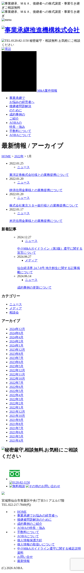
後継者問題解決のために (34, 519)
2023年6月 (16, 362)
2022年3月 (16, 399)
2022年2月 (16, 403)
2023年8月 (16, 353)
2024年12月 (17, 329)
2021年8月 (16, 424)
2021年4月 (16, 440)
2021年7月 (16, 428)
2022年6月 (16, 386)
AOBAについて (20, 135)
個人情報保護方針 (29, 540)
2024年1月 (16, 345)
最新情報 (23, 561)
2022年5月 (16, 391)
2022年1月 (16, 407)
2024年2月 (16, 341)
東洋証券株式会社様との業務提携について (39, 174)
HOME (22, 511)
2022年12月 (17, 370)
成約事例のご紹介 (29, 523)
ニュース (23, 167)
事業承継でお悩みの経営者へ (37, 515)
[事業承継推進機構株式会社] (41, 29)
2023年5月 (16, 366)
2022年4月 (16, 395)
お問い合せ (25, 556)
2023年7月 (16, 358)
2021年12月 (17, 411)
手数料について (20, 131)
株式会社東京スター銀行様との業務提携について (43, 205)
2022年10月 (17, 378)
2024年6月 (16, 333)
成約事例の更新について (34, 287)
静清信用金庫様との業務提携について (36, 190)
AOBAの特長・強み (31, 528)
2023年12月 (17, 349)
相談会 (14, 312)
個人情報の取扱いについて (36, 544)
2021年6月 (16, 432)
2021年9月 (16, 420)
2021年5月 (16, 436)
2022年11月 (17, 374)
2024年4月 (16, 337)
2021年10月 (17, 415)
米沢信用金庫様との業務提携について (36, 220)
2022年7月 (16, 382)
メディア (31, 260)
